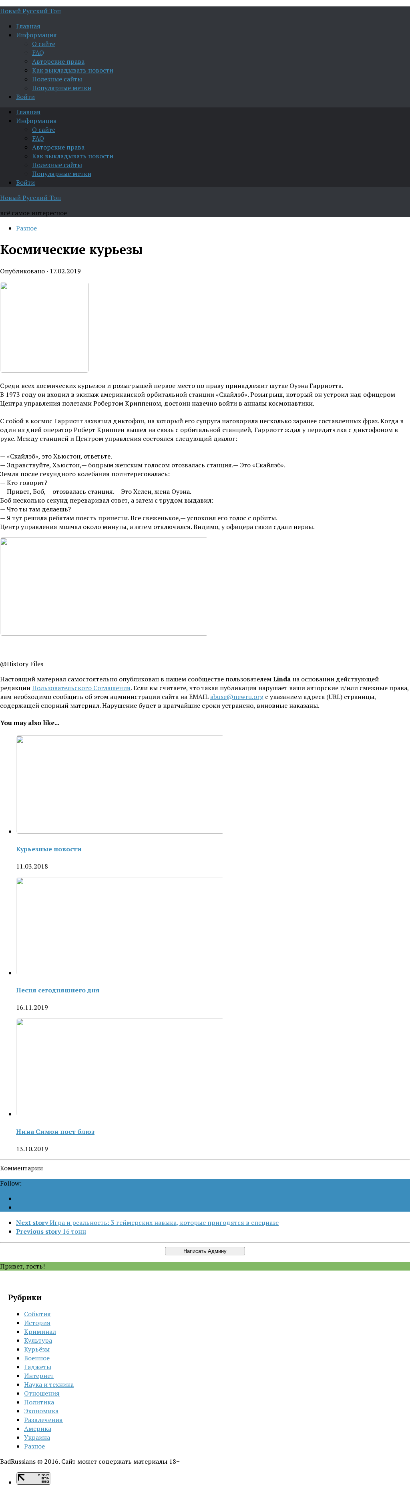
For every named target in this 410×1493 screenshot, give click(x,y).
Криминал (40, 1331)
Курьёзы (37, 1349)
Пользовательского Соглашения (81, 687)
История (37, 1322)
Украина (37, 1437)
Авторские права (58, 61)
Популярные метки (61, 87)
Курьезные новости (49, 848)
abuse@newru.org (236, 696)
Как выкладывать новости (72, 70)
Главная (28, 26)
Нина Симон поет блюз (55, 1131)
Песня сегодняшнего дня (58, 990)
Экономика (41, 1410)
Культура (38, 1340)
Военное (37, 1358)
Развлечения (43, 1419)
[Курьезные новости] (120, 831)
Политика (39, 1402)
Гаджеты (37, 1366)
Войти (25, 96)
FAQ (38, 52)
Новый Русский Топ (30, 10)
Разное (26, 228)
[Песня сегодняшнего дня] (120, 972)
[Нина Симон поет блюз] (120, 1113)
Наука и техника (49, 1384)
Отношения (42, 1393)
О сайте (43, 43)
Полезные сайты (57, 79)
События (37, 1313)
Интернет (39, 1375)
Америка (37, 1428)
